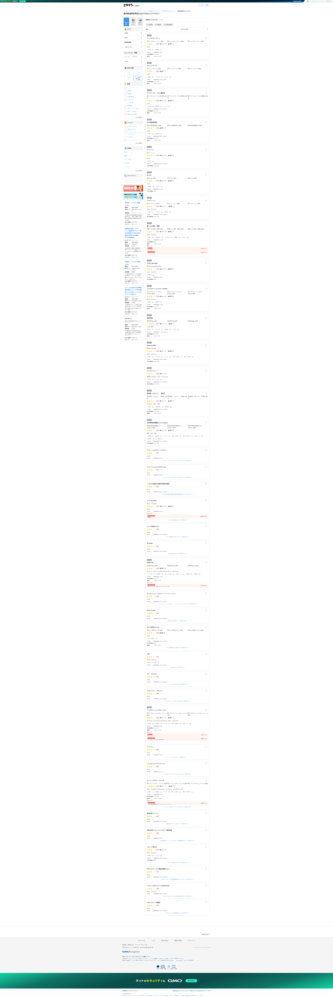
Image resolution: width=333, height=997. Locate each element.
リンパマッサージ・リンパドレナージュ (134, 133)
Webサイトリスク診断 (163, 958)
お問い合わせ (164, 940)
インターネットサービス (127, 995)
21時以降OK (157, 237)
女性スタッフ (197, 436)
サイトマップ (191, 940)
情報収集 (176, 995)
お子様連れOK (159, 438)
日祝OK (149, 49)
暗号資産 (187, 995)
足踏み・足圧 (131, 129)
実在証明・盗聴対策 (126, 960)
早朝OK (149, 237)
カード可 (166, 77)
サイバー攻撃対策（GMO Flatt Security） (166, 960)
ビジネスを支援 (148, 995)
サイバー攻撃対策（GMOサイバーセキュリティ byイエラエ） (144, 960)
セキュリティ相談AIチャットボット (177, 958)
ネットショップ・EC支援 (138, 995)
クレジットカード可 (132, 108)
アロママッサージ (132, 126)
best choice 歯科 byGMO (145, 947)
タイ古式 (129, 137)
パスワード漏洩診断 (154, 958)
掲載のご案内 (178, 940)
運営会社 (130, 944)
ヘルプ (153, 940)
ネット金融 (182, 995)
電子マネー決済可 (187, 356)
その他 (201, 995)
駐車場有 (157, 49)
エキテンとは (141, 940)
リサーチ (171, 995)
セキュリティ (155, 995)
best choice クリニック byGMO (129, 947)
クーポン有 (157, 77)
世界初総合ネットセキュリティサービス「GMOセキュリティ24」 (135, 958)
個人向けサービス (194, 995)
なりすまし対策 (179, 960)
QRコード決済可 (176, 356)
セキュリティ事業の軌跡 (188, 960)
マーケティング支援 (164, 995)
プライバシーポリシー (140, 944)
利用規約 (124, 944)
